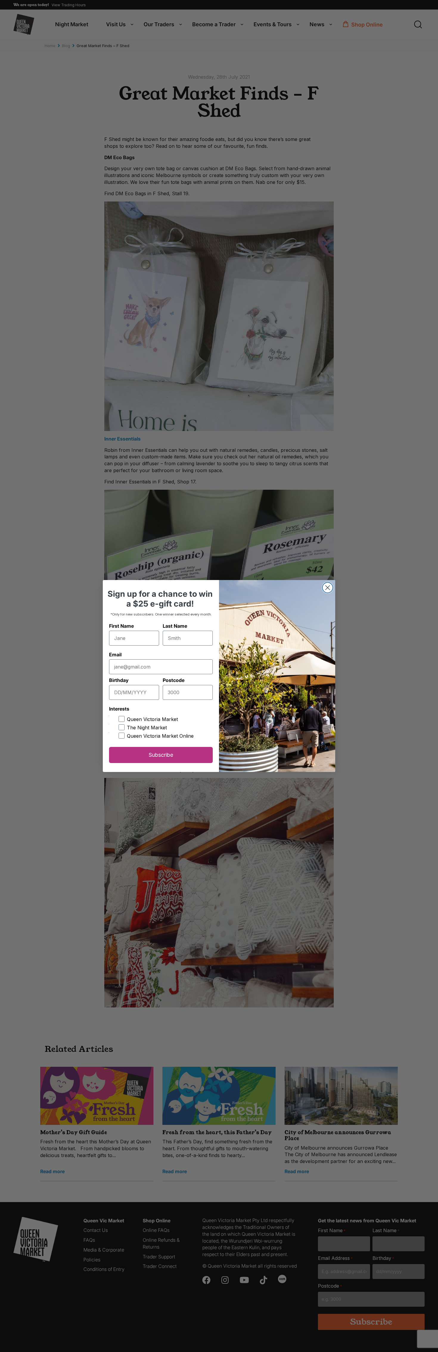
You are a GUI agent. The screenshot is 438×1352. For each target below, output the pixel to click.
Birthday (118, 680)
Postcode (173, 680)
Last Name (175, 626)
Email (115, 655)
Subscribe (161, 755)
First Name (121, 626)
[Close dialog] (327, 587)
